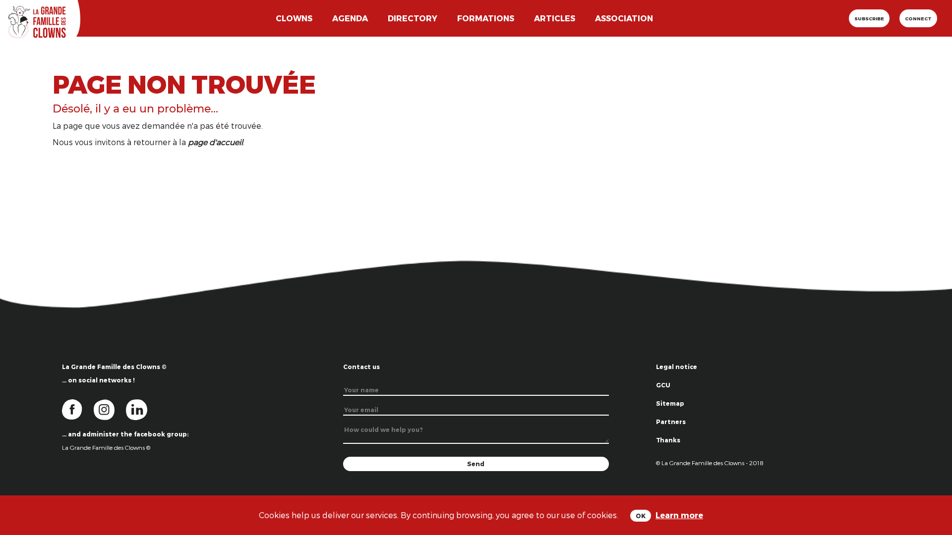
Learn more (679, 515)
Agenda (350, 18)
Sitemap (670, 403)
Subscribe (869, 18)
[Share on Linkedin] (933, 485)
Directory (412, 18)
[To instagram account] (110, 408)
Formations (485, 18)
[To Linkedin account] (141, 408)
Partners (671, 421)
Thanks (668, 439)
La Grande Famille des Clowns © (106, 447)
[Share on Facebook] (933, 454)
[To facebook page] (78, 408)
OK (641, 515)
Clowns (294, 18)
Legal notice (676, 366)
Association (624, 18)
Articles (554, 18)
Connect (918, 18)
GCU (663, 384)
